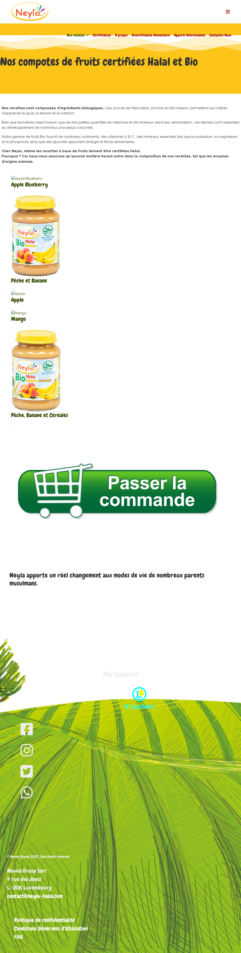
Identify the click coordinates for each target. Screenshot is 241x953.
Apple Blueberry (29, 184)
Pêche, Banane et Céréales (39, 415)
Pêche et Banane (29, 280)
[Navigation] (228, 11)
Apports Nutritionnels (189, 35)
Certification (102, 35)
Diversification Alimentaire (151, 35)
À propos (121, 35)
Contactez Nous (220, 35)
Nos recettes (76, 35)
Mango (18, 318)
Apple (17, 299)
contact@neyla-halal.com (35, 896)
